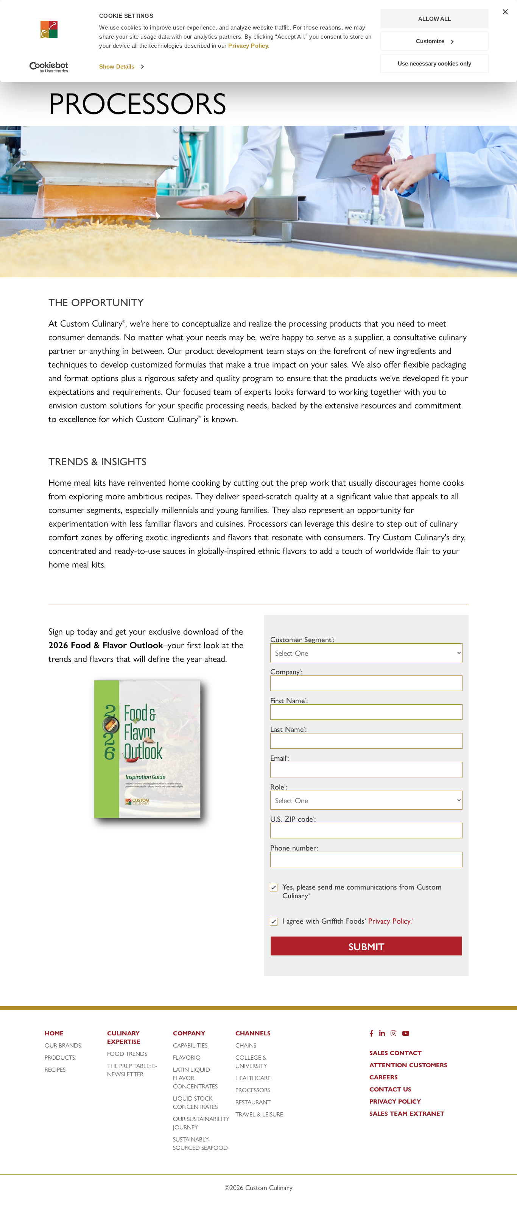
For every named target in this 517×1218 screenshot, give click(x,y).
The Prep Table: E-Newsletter (132, 1070)
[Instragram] (393, 1035)
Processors (252, 1090)
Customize (430, 41)
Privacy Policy (395, 1101)
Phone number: (294, 847)
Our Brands (63, 1045)
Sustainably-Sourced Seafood (200, 1143)
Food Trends (127, 1053)
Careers (383, 1077)
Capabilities (190, 1045)
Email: (279, 757)
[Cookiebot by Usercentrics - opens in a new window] (49, 67)
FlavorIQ (187, 1057)
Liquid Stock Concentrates (195, 1102)
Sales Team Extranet (406, 1113)
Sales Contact (395, 1053)
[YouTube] (405, 1035)
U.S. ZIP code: (293, 818)
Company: (286, 671)
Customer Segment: (302, 638)
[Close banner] (505, 11)
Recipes (55, 1069)
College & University (251, 1061)
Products (60, 1057)
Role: (278, 786)
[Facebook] (371, 1035)
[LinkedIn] (382, 1035)
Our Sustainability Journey (201, 1123)
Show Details (116, 66)
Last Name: (288, 728)
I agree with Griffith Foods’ (347, 920)
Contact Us (390, 1089)
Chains (245, 1045)
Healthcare (253, 1078)
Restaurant (253, 1102)
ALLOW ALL (434, 19)
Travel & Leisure (259, 1114)
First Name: (289, 699)
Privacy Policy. (249, 45)
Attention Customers (408, 1065)
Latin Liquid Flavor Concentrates (195, 1077)
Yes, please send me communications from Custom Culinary (362, 890)
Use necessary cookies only (434, 63)
